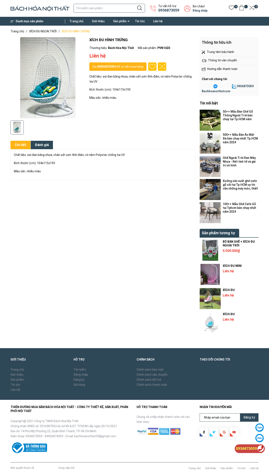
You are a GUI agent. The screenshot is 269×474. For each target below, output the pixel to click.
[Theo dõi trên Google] (224, 432)
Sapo (78, 467)
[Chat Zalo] (234, 86)
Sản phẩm (120, 21)
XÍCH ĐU (229, 290)
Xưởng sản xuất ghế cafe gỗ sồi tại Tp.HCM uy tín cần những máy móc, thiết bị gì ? (240, 184)
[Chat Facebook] (215, 86)
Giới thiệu (98, 21)
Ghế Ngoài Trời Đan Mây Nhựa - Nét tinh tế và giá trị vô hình (239, 161)
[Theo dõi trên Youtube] (234, 432)
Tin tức (140, 21)
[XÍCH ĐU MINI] (210, 274)
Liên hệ (158, 21)
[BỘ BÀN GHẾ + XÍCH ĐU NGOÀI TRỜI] (210, 250)
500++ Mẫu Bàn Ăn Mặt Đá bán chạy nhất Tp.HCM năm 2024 (240, 138)
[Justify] (139, 8)
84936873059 (106, 66)
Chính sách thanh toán (152, 384)
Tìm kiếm (80, 369)
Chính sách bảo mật (150, 369)
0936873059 (168, 10)
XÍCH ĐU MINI (232, 265)
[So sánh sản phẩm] (251, 8)
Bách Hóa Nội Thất (46, 467)
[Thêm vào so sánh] (162, 66)
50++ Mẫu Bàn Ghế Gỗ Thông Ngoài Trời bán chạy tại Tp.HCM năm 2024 (238, 115)
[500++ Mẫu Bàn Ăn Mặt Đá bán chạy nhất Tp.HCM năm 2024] (210, 143)
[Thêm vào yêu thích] (152, 66)
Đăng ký (79, 379)
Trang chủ (76, 21)
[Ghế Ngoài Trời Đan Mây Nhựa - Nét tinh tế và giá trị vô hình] (210, 166)
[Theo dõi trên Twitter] (214, 432)
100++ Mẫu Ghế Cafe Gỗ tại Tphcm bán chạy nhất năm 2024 (239, 207)
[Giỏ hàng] (241, 8)
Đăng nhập (200, 10)
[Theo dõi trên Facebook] (204, 432)
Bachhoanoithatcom (216, 91)
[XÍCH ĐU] (210, 298)
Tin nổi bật (209, 103)
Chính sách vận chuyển (152, 374)
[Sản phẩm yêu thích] (231, 8)
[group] (48, 77)
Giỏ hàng (79, 384)
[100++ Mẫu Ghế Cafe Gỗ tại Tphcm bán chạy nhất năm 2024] (210, 212)
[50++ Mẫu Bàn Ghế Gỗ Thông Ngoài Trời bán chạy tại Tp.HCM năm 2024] (210, 120)
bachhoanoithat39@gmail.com (95, 436)
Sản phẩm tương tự (218, 233)
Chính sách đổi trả (149, 379)
